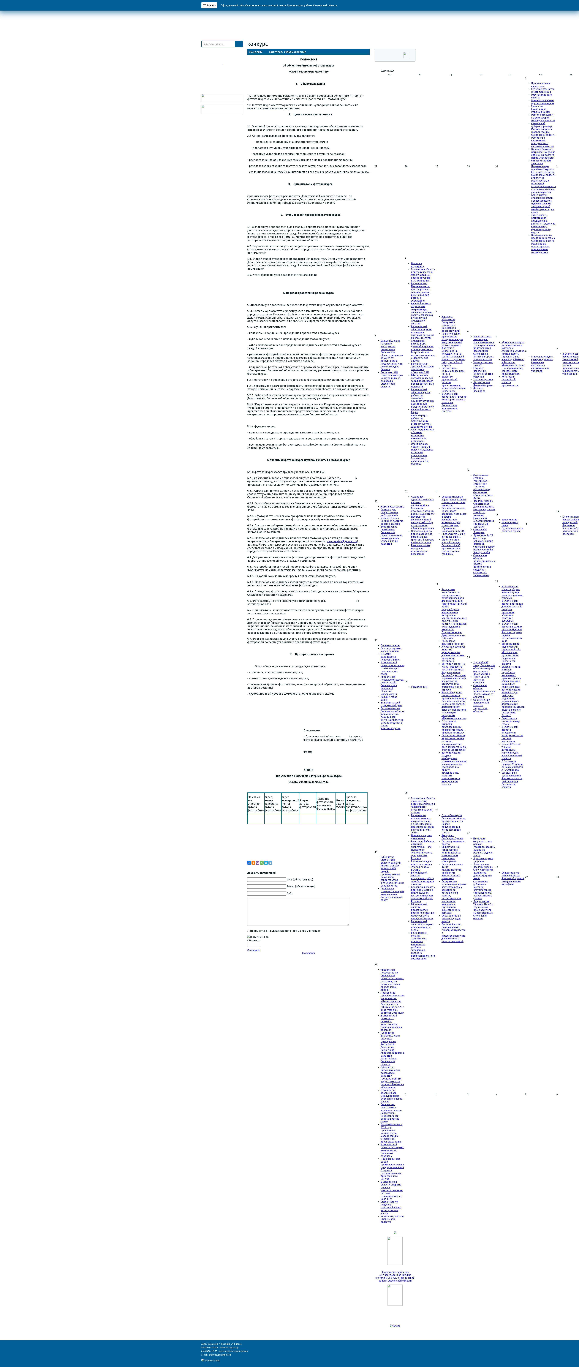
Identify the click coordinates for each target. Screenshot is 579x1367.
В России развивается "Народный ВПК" (390, 657)
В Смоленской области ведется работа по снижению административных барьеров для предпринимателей (422, 398)
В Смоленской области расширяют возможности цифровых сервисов (392, 1150)
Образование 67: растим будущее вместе (451, 918)
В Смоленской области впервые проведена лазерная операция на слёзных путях (422, 332)
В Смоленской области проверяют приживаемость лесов (422, 925)
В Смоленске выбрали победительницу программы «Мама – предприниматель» (453, 727)
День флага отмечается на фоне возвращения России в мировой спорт (392, 894)
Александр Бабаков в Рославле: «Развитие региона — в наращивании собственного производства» (512, 366)
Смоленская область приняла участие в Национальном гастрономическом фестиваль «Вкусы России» (423, 894)
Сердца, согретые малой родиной (391, 650)
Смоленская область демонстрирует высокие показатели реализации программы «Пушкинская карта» (453, 711)
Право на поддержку (417, 265)
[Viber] (257, 863)
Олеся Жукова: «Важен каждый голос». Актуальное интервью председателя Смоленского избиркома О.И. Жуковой (422, 453)
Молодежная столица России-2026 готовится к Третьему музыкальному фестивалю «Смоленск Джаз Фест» (482, 486)
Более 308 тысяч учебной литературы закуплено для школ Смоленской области (511, 751)
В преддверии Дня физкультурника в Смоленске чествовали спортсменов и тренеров (542, 363)
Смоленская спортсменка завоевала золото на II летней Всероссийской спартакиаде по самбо (391, 1113)
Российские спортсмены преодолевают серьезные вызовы (542, 142)
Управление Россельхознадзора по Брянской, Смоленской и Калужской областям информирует (392, 685)
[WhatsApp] (262, 863)
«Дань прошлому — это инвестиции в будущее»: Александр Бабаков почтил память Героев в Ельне (512, 349)
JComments (308, 953)
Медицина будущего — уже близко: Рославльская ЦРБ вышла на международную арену (484, 847)
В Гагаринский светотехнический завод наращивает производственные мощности (422, 381)
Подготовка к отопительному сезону (510, 721)
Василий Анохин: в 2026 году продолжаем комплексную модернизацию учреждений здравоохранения (391, 1133)
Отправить (253, 950)
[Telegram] (270, 863)
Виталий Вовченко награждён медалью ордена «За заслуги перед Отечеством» (543, 153)
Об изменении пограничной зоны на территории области (481, 705)
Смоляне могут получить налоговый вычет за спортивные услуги (391, 1207)
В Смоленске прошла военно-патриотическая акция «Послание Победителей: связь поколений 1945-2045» (422, 824)
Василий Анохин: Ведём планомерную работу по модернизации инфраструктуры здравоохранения (421, 418)
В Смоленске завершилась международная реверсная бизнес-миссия (392, 1096)
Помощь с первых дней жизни (421, 837)
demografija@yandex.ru (342, 541)
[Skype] (266, 863)
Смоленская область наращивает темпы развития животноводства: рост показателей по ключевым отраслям (453, 742)
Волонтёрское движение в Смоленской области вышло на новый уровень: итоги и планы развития (391, 535)
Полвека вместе (390, 645)
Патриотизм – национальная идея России (453, 371)
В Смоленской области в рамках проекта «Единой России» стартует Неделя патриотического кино (511, 632)
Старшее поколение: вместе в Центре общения (483, 372)
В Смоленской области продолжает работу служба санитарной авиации (422, 878)
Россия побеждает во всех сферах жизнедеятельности (543, 117)
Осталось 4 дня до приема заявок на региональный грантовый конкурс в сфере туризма (422, 537)
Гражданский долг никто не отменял (422, 863)
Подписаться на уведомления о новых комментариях (285, 930)
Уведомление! (419, 686)
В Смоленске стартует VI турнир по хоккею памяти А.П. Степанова (512, 765)
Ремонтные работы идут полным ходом (542, 102)
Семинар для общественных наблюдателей (389, 512)
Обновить (253, 940)
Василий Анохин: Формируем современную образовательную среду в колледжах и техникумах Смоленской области (422, 313)
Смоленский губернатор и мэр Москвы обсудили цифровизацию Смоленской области (543, 129)
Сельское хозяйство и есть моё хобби (542, 90)
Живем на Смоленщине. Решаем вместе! (540, 109)
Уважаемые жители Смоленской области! (392, 1219)
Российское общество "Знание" (452, 642)
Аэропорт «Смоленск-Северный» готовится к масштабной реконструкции (450, 323)
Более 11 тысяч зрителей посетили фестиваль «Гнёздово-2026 (422, 368)
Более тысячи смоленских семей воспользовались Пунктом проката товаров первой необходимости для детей (542, 204)
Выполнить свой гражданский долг (391, 704)
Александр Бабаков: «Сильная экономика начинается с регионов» (422, 435)
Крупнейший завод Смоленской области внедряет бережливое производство (484, 668)
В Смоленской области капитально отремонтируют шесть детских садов (392, 668)
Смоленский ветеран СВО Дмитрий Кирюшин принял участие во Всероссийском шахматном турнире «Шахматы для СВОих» (423, 350)
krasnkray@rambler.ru (220, 1355)
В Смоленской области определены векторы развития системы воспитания (512, 734)
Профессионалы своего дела (540, 85)
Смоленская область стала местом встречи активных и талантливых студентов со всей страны (423, 805)
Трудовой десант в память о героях (512, 530)
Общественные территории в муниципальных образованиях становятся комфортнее (450, 854)
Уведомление (509, 519)
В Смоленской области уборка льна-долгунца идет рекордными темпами (511, 592)
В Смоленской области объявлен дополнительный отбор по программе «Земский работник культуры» (512, 610)
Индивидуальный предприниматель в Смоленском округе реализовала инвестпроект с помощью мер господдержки (543, 244)
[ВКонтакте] (249, 863)
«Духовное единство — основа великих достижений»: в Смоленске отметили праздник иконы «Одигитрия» (423, 505)
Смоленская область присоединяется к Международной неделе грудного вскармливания (423, 275)
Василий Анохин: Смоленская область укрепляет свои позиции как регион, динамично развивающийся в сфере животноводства (392, 718)
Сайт (290, 893)
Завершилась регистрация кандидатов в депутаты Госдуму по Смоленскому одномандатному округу (543, 224)
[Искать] (238, 44)
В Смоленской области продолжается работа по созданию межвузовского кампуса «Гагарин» (423, 911)
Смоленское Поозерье (480, 531)
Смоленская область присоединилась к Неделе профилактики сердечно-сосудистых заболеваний (484, 565)
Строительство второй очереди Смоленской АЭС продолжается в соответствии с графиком (450, 546)
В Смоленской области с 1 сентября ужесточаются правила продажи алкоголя (391, 1022)
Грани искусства (483, 379)
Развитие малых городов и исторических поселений (420, 549)
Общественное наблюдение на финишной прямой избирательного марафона (512, 878)
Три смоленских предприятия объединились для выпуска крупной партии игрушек (452, 339)
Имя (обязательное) (300, 879)
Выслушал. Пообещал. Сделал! (452, 837)
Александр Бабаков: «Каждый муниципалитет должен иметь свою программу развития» (453, 653)
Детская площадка (479, 389)
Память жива (481, 864)
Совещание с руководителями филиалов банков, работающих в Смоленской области (512, 780)
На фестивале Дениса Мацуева (483, 384)
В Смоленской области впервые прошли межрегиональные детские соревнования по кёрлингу (392, 1190)
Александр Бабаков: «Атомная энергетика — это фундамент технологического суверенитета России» (422, 850)
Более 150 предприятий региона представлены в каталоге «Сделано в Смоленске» (453, 383)
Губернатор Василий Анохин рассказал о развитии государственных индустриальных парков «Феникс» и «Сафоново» (392, 1077)
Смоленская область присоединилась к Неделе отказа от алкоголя (484, 691)
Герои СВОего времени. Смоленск (481, 679)
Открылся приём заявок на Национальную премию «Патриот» (542, 165)
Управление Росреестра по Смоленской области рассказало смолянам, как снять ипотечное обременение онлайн (392, 979)
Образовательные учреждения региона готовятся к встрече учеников (453, 501)
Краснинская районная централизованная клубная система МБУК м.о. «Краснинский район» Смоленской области (394, 1276)
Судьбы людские (295, 52)
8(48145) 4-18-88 (209, 1347)
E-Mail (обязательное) (301, 886)
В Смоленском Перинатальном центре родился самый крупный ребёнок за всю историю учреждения (420, 292)
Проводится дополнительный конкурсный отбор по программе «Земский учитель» (422, 522)
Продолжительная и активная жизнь (453, 535)
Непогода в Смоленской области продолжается (509, 381)
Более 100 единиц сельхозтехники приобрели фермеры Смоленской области (453, 697)
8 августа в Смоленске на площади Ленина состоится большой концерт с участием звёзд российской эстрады (453, 357)
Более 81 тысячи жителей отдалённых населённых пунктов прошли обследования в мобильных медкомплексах (511, 676)
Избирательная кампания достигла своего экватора (392, 521)
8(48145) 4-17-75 (209, 1351)
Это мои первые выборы (420, 868)
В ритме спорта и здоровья (483, 860)
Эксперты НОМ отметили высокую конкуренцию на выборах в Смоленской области (392, 379)
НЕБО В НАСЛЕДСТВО (392, 506)
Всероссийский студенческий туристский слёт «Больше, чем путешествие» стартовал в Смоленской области (511, 653)
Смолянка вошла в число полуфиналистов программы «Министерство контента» (452, 871)
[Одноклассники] (253, 863)
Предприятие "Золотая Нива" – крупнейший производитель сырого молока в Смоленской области (483, 910)
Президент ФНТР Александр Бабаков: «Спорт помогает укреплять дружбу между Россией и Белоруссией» (484, 544)
